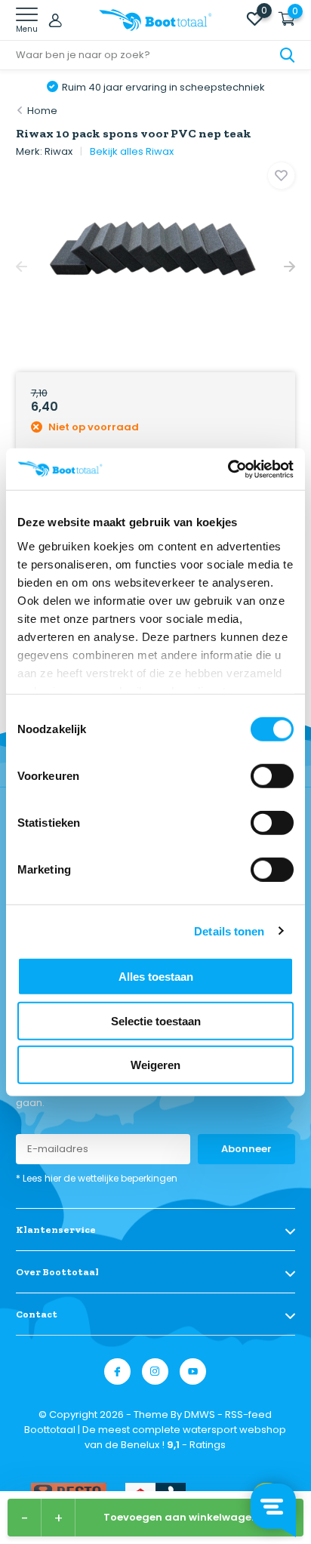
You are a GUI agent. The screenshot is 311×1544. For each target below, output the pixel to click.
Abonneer (246, 1149)
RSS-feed (248, 1414)
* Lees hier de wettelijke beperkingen (96, 1178)
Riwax (58, 151)
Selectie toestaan (156, 1020)
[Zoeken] (287, 55)
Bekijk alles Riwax (132, 151)
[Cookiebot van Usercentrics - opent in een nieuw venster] (228, 469)
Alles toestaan (156, 976)
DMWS (199, 1414)
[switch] (272, 776)
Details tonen (229, 930)
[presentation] (21, 267)
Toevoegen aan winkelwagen (180, 1517)
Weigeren (155, 1065)
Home (42, 110)
